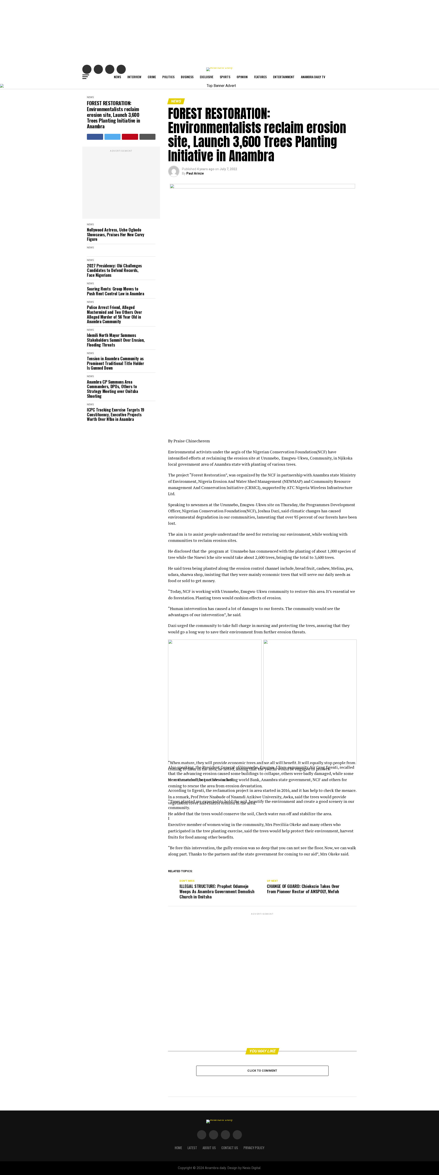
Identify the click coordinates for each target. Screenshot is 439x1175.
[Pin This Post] (130, 137)
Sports (225, 76)
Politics (168, 76)
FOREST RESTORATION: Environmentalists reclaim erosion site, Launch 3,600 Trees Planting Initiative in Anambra (113, 114)
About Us (209, 1147)
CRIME (152, 76)
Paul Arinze (195, 173)
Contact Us (229, 1147)
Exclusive (206, 76)
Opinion (242, 76)
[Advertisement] (219, 32)
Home (178, 1147)
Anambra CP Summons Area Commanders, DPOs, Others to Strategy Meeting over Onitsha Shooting (112, 388)
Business (187, 76)
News (117, 76)
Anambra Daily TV (313, 76)
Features (260, 76)
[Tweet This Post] (112, 137)
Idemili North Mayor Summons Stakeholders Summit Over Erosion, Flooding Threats (116, 340)
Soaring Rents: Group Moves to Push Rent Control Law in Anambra (115, 291)
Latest (192, 1147)
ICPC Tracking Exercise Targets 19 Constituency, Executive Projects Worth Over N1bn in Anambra (115, 414)
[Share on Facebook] (95, 137)
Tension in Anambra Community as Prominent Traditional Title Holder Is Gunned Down (115, 363)
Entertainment (283, 76)
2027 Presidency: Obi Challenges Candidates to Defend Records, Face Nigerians (114, 270)
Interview (134, 76)
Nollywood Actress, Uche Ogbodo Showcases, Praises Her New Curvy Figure (115, 234)
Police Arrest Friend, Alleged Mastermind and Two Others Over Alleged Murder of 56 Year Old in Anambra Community (114, 314)
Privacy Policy (254, 1147)
